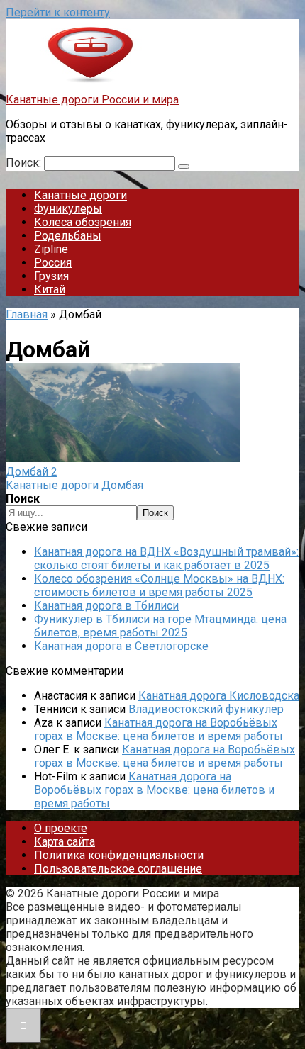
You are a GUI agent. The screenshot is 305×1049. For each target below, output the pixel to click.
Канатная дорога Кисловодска (218, 695)
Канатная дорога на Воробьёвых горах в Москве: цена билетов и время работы (158, 729)
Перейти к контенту (58, 12)
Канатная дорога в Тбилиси (106, 605)
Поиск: (25, 162)
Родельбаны (67, 235)
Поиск (155, 512)
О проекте (60, 828)
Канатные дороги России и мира (92, 99)
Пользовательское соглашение (118, 868)
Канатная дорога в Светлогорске (121, 646)
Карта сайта (64, 841)
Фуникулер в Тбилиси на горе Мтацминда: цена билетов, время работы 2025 (160, 625)
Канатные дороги (80, 195)
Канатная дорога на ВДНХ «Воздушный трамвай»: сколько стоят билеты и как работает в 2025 (166, 558)
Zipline (51, 249)
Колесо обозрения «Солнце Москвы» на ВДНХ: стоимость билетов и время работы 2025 (159, 585)
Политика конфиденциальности (119, 855)
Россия (53, 262)
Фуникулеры (68, 208)
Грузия (51, 276)
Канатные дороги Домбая (74, 485)
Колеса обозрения (82, 222)
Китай (49, 289)
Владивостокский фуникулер (206, 709)
